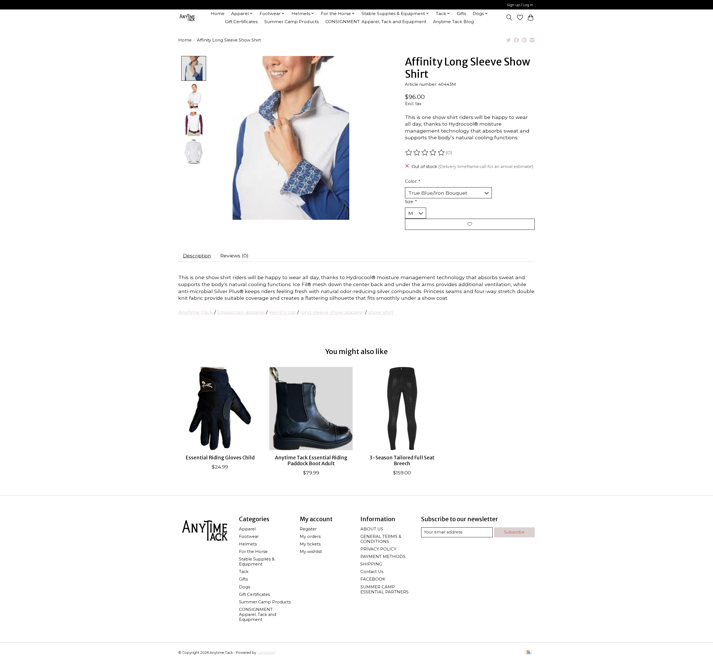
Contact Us (371, 571)
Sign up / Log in (520, 5)
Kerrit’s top (282, 312)
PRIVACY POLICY (378, 549)
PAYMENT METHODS (383, 556)
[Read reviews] (425, 152)
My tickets (310, 544)
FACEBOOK (372, 579)
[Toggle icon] (509, 18)
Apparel (247, 529)
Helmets (248, 544)
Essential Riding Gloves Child (220, 458)
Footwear (249, 536)
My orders (310, 536)
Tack (243, 571)
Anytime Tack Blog (453, 21)
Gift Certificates (241, 21)
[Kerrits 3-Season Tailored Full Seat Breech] (402, 408)
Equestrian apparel (241, 312)
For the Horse (253, 551)
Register (308, 529)
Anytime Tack (195, 312)
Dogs (244, 586)
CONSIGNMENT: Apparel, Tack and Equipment (375, 21)
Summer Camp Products (291, 21)
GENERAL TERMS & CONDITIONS (380, 539)
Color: (412, 181)
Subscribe (514, 532)
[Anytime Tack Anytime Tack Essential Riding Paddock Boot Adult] (311, 408)
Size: (411, 201)
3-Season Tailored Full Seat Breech (402, 461)
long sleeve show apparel (332, 312)
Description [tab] (197, 256)
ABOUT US (371, 529)
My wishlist (311, 551)
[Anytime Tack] (187, 17)
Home (217, 13)
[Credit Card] (528, 652)
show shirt (381, 312)
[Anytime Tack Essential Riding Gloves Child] (220, 408)
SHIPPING (371, 564)
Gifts (461, 13)
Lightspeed (266, 652)
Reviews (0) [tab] (234, 256)
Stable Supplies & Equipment (257, 562)
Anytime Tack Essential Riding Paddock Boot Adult (311, 461)
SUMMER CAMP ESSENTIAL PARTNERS (384, 589)
